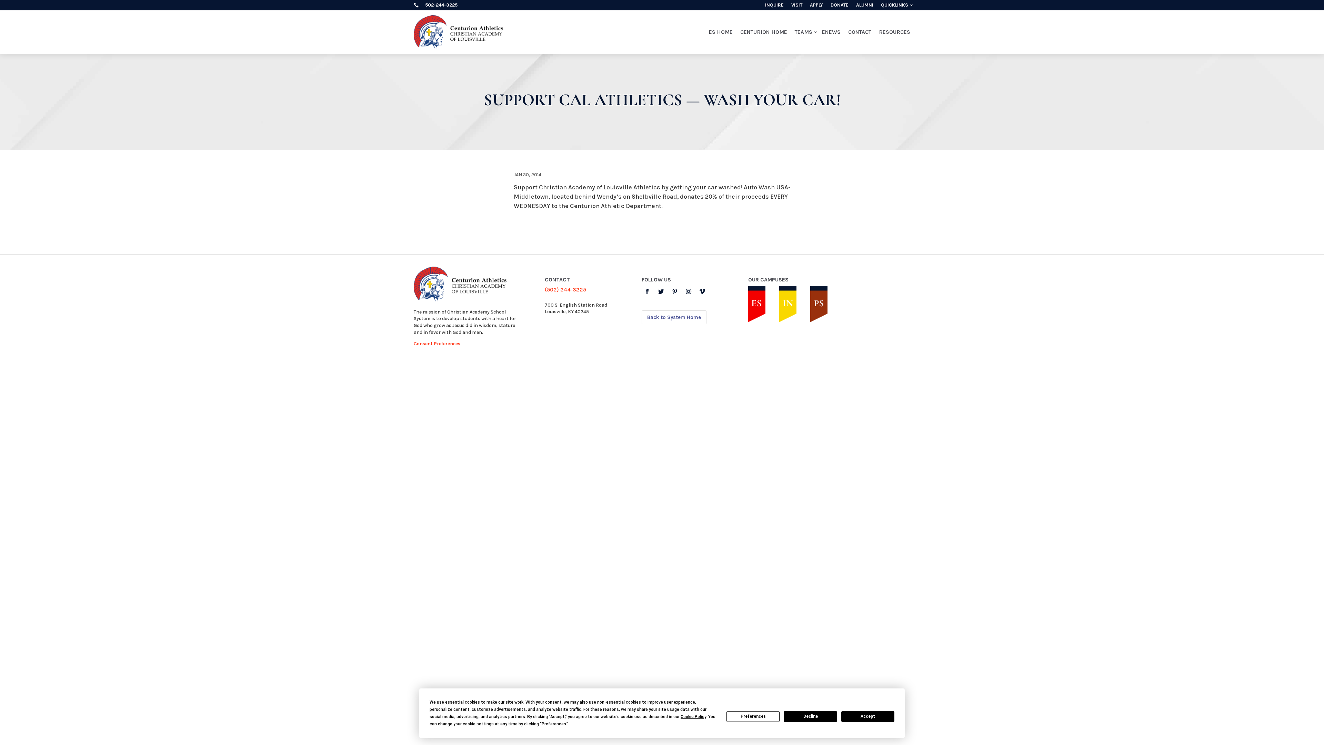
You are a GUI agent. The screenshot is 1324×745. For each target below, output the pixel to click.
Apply (816, 5)
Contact (859, 32)
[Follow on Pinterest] (674, 291)
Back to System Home (674, 317)
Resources (894, 32)
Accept (868, 716)
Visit (796, 5)
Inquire (774, 5)
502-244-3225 (441, 5)
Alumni (864, 5)
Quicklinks (894, 5)
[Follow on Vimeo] (702, 291)
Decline (810, 716)
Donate (840, 5)
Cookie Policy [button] (693, 716)
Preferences (753, 716)
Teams (803, 32)
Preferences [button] (554, 724)
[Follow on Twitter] (660, 291)
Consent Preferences (437, 344)
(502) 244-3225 (565, 289)
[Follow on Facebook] (647, 291)
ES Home (721, 32)
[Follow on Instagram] (688, 291)
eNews (831, 32)
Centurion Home (763, 32)
